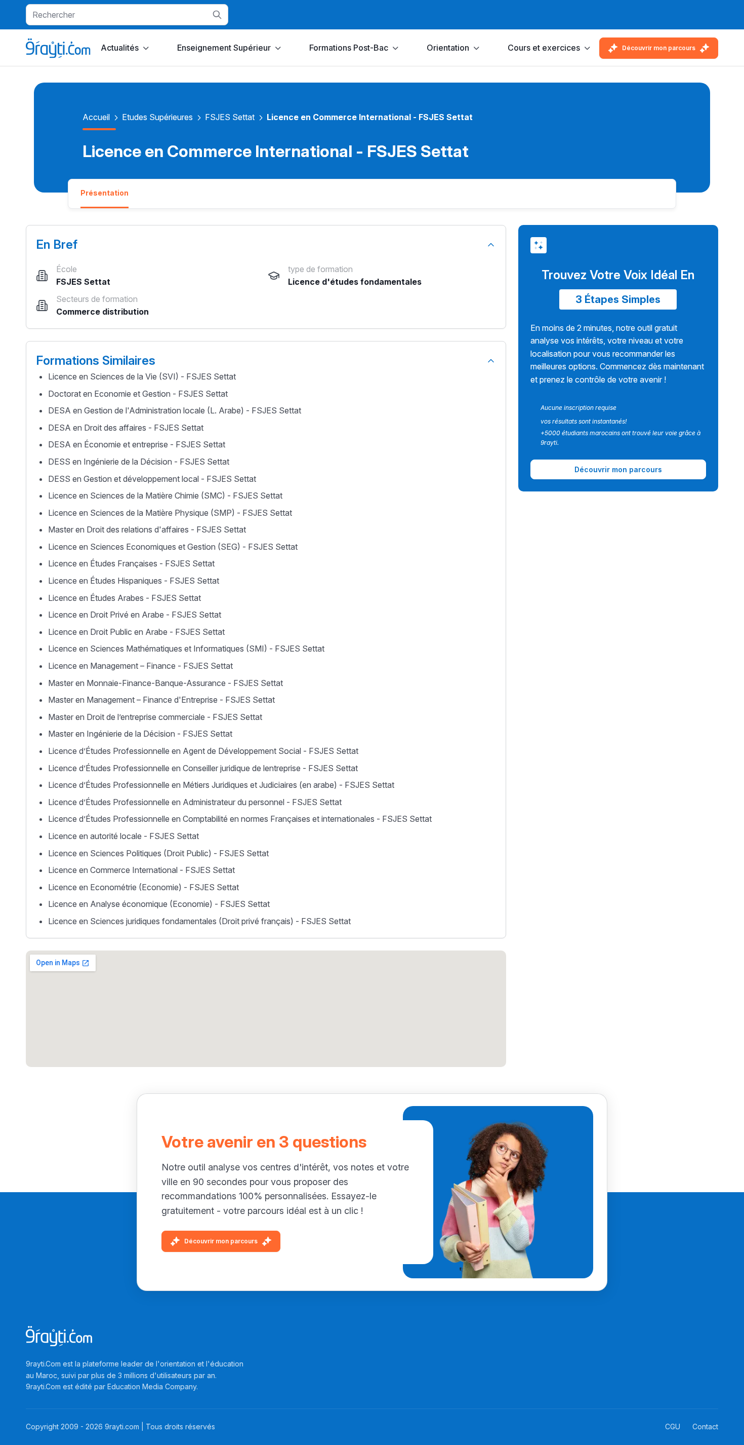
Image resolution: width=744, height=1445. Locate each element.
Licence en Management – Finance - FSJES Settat (140, 666)
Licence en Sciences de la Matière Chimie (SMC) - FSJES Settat (165, 495)
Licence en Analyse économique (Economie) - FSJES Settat (159, 904)
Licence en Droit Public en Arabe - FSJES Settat (136, 632)
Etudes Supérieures (157, 117)
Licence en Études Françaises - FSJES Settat (131, 563)
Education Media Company (151, 1386)
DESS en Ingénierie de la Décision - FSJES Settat (138, 462)
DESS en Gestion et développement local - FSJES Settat (152, 479)
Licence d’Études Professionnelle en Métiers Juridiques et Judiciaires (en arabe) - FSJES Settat (221, 785)
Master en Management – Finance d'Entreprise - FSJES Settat (161, 700)
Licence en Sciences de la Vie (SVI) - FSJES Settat (142, 376)
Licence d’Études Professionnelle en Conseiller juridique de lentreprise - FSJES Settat (203, 768)
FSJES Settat (230, 117)
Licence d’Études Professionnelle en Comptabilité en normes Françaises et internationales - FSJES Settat (240, 819)
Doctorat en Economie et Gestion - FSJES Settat (138, 394)
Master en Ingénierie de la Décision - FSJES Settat (140, 734)
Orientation (448, 48)
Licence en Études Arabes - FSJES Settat (124, 598)
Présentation (104, 192)
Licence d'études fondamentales (355, 282)
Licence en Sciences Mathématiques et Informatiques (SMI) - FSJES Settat (186, 648)
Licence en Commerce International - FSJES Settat (141, 870)
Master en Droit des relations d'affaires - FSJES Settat (147, 529)
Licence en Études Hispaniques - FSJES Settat (133, 581)
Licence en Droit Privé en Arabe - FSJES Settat (134, 615)
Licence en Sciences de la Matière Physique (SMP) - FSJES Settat (170, 513)
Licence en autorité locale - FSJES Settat (123, 836)
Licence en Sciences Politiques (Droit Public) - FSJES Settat (158, 853)
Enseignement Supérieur (224, 48)
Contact (705, 1426)
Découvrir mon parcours (658, 48)
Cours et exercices (544, 48)
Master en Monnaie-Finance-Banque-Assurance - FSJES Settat (165, 683)
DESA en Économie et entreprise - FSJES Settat (136, 444)
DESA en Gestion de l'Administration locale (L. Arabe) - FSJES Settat (174, 410)
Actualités (120, 48)
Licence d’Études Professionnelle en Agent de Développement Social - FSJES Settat (203, 751)
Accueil (96, 117)
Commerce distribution (102, 312)
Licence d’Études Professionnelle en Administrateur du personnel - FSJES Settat (195, 802)
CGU (672, 1426)
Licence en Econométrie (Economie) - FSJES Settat (143, 887)
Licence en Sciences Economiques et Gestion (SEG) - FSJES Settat (173, 547)
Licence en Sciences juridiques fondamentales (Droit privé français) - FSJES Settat (199, 921)
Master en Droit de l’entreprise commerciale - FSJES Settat (155, 717)
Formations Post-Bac (348, 48)
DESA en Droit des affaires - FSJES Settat (125, 428)
